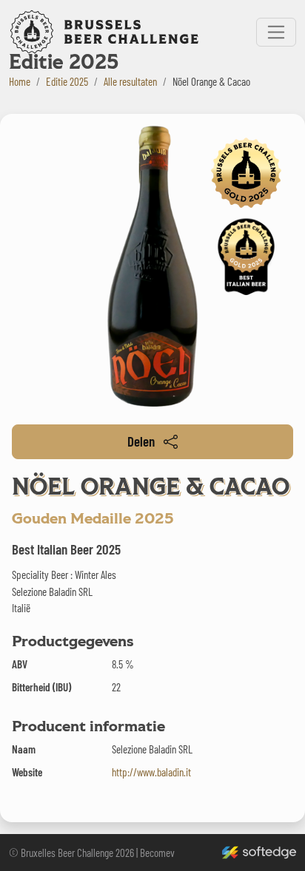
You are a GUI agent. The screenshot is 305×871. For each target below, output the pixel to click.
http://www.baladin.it (151, 772)
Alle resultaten (130, 81)
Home (19, 81)
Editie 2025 (67, 81)
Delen (141, 441)
